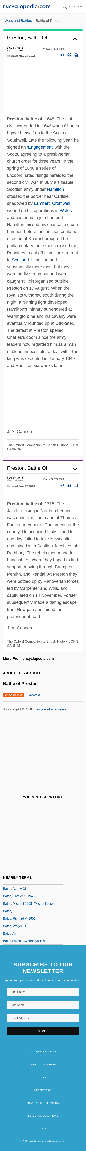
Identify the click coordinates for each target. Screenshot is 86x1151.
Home (33, 1064)
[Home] (26, 6)
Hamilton (55, 189)
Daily (43, 1128)
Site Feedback (42, 1090)
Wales (66, 210)
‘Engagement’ (40, 147)
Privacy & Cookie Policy (43, 1103)
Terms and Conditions (43, 1116)
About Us (50, 1064)
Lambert (42, 203)
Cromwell (61, 203)
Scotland (20, 259)
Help (43, 1077)
